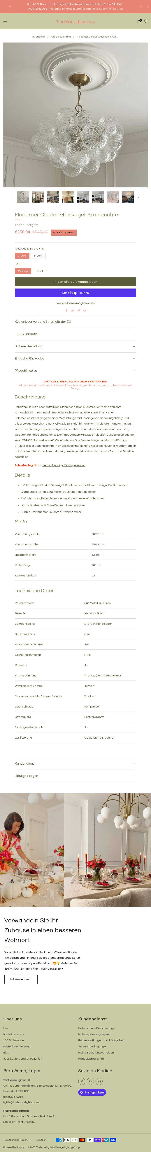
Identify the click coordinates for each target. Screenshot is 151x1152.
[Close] (148, 6)
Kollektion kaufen (111, 8)
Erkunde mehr (21, 979)
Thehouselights (27, 225)
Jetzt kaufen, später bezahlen (22, 1058)
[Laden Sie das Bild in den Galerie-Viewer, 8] (128, 197)
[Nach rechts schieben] (138, 196)
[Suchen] (146, 21)
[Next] (141, 6)
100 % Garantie (13, 1040)
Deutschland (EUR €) (16, 1140)
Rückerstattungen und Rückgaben (101, 1040)
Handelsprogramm (91, 1058)
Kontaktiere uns (13, 1034)
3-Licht (22, 255)
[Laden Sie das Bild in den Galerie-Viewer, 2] (38, 197)
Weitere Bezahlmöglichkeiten (76, 303)
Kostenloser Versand (17, 1046)
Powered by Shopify (13, 1147)
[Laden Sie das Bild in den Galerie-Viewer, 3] (53, 197)
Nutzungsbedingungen (93, 1034)
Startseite (39, 36)
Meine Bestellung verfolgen (96, 1052)
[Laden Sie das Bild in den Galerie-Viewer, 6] (98, 197)
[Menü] (5, 21)
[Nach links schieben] (12, 196)
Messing (23, 271)
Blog (6, 1052)
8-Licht (38, 255)
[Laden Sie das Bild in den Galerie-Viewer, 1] (23, 197)
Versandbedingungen (92, 1046)
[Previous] (10, 6)
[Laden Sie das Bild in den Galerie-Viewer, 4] (68, 197)
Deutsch (41, 1140)
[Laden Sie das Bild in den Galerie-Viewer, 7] (113, 197)
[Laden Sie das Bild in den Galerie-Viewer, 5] (83, 197)
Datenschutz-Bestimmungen (97, 1028)
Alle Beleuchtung (61, 36)
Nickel (39, 271)
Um (5, 1028)
